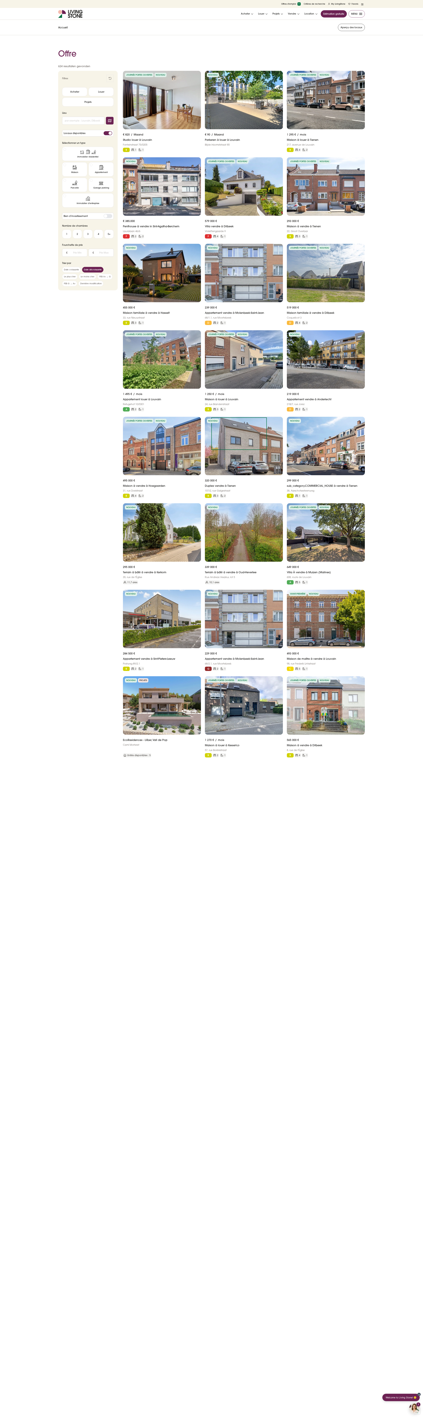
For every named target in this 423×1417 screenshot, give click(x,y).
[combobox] (83, 121)
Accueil (63, 27)
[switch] (108, 133)
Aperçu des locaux (351, 27)
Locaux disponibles (74, 133)
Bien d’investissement (76, 216)
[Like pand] (197, 74)
